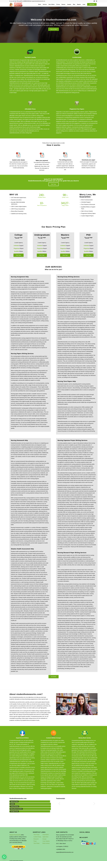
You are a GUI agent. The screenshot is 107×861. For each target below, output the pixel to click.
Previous (59, 803)
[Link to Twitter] (94, 1)
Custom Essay (37, 837)
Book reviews (46, 844)
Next (94, 803)
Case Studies (46, 842)
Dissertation (46, 835)
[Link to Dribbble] (96, 1)
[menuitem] (39, 4)
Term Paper (37, 835)
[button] (27, 839)
